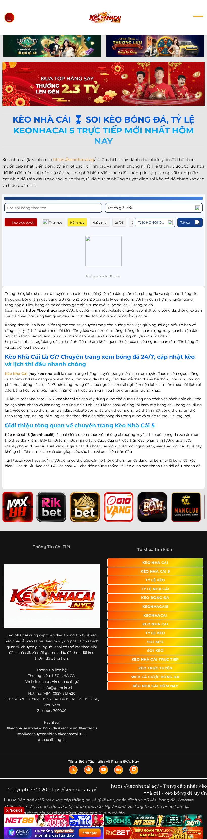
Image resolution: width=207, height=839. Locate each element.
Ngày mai (99, 222)
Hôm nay (77, 222)
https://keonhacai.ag (73, 159)
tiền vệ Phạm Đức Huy (118, 761)
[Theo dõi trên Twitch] (133, 769)
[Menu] (9, 18)
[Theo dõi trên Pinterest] (88, 769)
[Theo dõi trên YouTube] (103, 769)
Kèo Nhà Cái (16, 373)
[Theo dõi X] (73, 769)
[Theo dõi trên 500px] (118, 769)
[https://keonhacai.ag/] (105, 17)
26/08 (119, 222)
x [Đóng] (14, 810)
